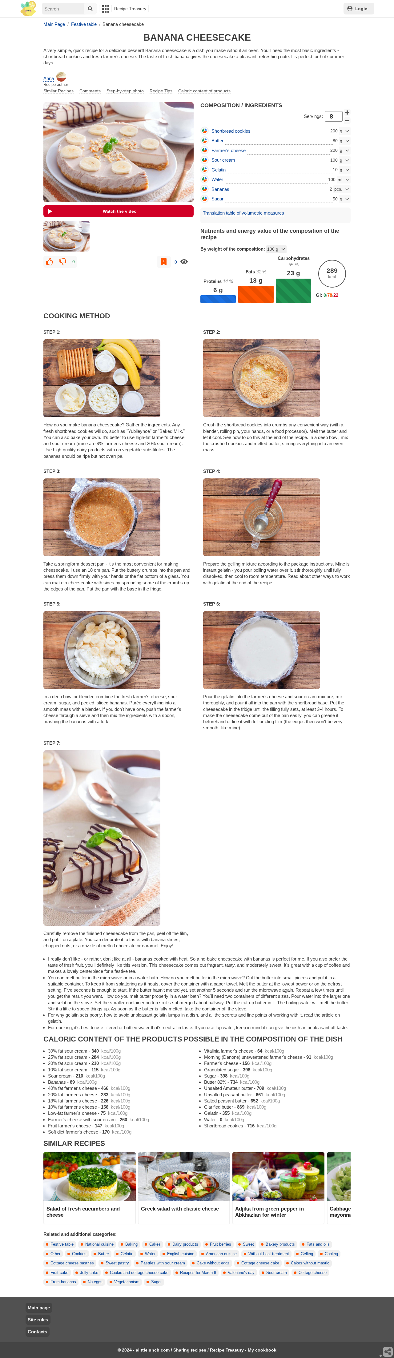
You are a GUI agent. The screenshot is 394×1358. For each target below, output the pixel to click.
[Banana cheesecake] (66, 236)
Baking (131, 1244)
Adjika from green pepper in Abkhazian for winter (269, 1212)
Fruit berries (220, 1244)
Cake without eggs (213, 1263)
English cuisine (180, 1254)
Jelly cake (89, 1273)
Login (361, 8)
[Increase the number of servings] (347, 112)
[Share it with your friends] (388, 1352)
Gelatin (127, 1254)
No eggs (95, 1282)
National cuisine (99, 1244)
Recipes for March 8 (198, 1273)
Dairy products (185, 1244)
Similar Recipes (58, 90)
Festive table (62, 1244)
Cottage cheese (313, 1273)
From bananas (63, 1282)
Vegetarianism (126, 1282)
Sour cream (276, 1273)
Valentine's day (241, 1273)
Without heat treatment (268, 1254)
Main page (39, 1307)
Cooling (331, 1254)
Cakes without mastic (310, 1263)
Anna (48, 78)
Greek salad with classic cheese (180, 1208)
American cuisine (221, 1254)
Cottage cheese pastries (72, 1263)
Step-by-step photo (125, 90)
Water (150, 1254)
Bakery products (280, 1244)
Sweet (248, 1244)
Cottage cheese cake (260, 1263)
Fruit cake (59, 1273)
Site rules (38, 1319)
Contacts (37, 1331)
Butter (103, 1254)
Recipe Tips (161, 90)
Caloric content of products (204, 90)
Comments (90, 90)
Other (55, 1254)
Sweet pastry (117, 1263)
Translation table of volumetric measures (243, 213)
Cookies (79, 1254)
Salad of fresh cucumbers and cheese (83, 1212)
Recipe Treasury (130, 8)
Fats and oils (318, 1244)
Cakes (155, 1244)
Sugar (156, 1282)
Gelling (307, 1254)
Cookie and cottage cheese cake (139, 1273)
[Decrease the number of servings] (347, 120)
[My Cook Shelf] (28, 9)
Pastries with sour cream (163, 1263)
